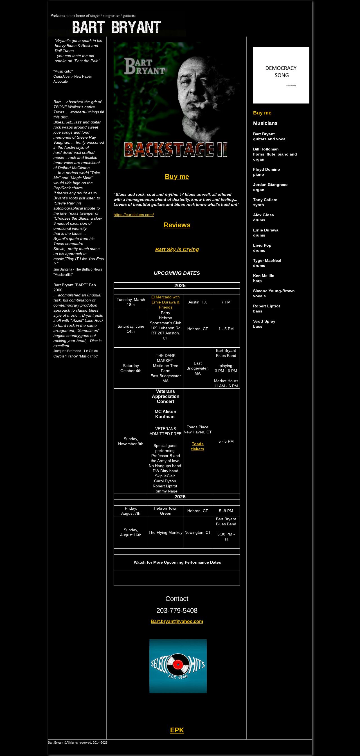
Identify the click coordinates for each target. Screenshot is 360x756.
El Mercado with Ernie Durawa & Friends (165, 302)
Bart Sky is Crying (177, 249)
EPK (177, 730)
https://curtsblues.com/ (134, 214)
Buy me (262, 113)
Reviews (177, 225)
